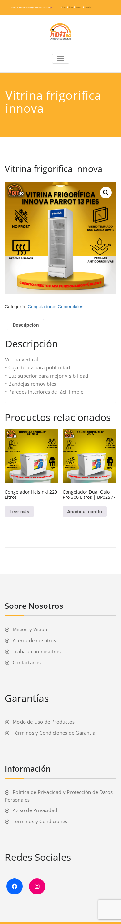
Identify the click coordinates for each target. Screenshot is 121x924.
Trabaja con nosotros (37, 651)
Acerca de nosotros (34, 640)
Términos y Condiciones (40, 821)
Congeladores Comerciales (55, 306)
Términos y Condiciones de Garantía (54, 732)
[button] (106, 192)
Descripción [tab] (26, 324)
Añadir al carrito (84, 511)
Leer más (19, 511)
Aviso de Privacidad (35, 810)
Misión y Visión (30, 629)
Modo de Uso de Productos (44, 721)
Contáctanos (27, 662)
